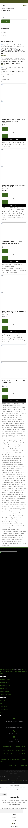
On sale (3, 32)
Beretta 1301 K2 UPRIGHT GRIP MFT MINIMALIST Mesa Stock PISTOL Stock (13, 186)
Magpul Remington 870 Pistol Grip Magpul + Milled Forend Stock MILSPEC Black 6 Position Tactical (13, 51)
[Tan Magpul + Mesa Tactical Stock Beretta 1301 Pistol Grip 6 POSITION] (14, 353)
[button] (14, 139)
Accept (4, 794)
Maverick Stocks (4, 682)
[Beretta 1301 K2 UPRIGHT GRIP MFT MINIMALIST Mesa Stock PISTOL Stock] (14, 157)
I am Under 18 (17, 811)
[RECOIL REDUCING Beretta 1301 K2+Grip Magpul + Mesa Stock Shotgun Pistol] (14, 283)
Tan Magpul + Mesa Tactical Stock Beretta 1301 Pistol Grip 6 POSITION (13, 381)
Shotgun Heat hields (5, 694)
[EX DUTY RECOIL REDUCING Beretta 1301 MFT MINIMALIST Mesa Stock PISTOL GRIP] (14, 231)
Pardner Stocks (4, 688)
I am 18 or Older (6, 811)
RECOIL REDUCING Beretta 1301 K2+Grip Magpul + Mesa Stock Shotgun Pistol (14, 312)
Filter (6, 21)
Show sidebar (7, 77)
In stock (3, 35)
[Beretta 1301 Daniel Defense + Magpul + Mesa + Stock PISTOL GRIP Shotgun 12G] (14, 92)
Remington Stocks (5, 685)
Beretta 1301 (5, 122)
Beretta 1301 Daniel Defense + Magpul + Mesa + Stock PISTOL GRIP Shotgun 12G (13, 120)
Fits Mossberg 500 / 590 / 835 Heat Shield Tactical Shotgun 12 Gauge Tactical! (12, 62)
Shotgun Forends (4, 691)
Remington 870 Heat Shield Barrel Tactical (12, 71)
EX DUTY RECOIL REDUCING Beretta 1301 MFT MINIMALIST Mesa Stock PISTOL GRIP (12, 242)
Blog (1, 703)
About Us (2, 700)
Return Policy (3, 706)
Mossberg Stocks (5, 679)
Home (3, 8)
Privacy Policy (4, 709)
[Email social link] (14, 2)
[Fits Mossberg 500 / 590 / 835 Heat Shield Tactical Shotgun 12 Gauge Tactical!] (14, 59)
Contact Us (3, 713)
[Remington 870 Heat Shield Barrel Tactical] (14, 68)
